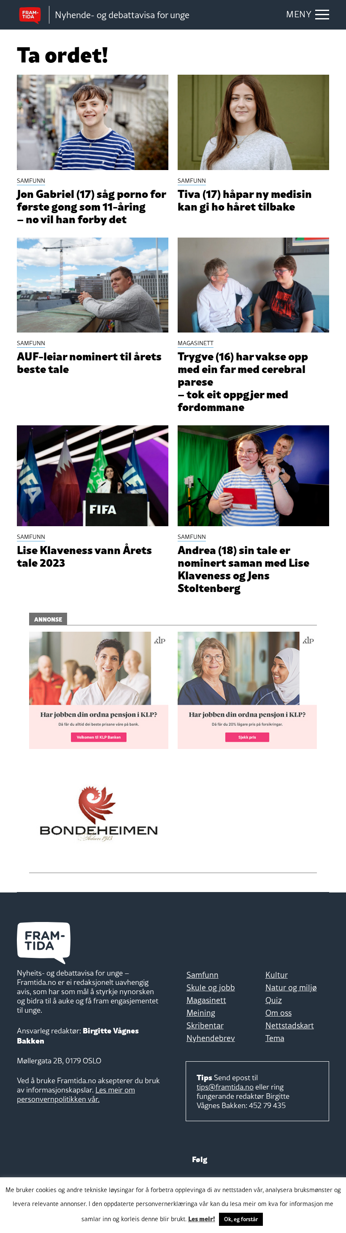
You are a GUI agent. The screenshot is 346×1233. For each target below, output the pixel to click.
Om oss (278, 1012)
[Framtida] (33, 15)
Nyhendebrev (211, 1038)
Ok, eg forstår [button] (241, 1219)
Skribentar (205, 1025)
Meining (201, 1012)
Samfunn (203, 974)
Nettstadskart (289, 1025)
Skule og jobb (211, 987)
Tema (274, 1038)
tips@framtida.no (225, 1087)
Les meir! (201, 1218)
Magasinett (206, 1000)
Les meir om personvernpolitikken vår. (76, 1094)
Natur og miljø (291, 987)
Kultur (276, 974)
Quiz (273, 1000)
